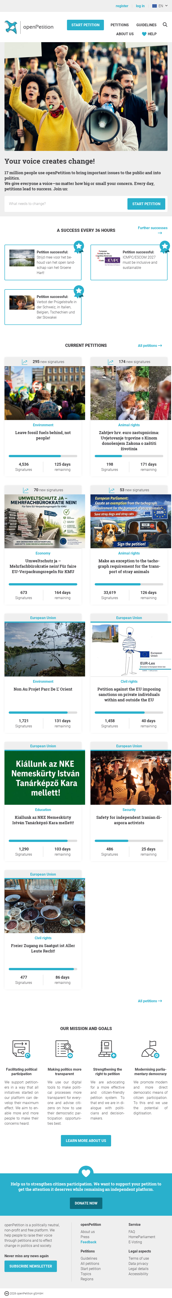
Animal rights (129, 425)
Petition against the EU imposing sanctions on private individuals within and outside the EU (129, 694)
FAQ (132, 1232)
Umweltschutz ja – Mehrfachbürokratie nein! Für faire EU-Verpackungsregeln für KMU (43, 566)
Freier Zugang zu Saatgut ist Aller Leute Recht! (43, 948)
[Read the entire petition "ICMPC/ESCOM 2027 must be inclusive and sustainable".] (107, 265)
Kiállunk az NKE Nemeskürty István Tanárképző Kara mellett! (43, 820)
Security (129, 810)
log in (140, 6)
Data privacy (138, 1263)
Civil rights (129, 681)
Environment (43, 425)
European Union (43, 618)
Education (43, 810)
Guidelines (146, 25)
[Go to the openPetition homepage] (29, 27)
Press (85, 1237)
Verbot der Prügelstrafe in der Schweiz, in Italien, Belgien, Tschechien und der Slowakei (57, 307)
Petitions (120, 25)
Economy (43, 553)
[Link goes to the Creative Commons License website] (7, 1293)
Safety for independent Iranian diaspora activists (129, 820)
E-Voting (135, 1242)
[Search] (165, 24)
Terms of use (139, 1258)
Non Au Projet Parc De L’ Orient (43, 689)
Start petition (85, 25)
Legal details (138, 1269)
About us (125, 34)
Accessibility (138, 1274)
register (122, 6)
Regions (87, 1279)
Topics (86, 1274)
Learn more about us (86, 1141)
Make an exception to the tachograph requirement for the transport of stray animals (129, 566)
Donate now (86, 1203)
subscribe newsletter (30, 1266)
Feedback (89, 1242)
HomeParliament (142, 1237)
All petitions (148, 346)
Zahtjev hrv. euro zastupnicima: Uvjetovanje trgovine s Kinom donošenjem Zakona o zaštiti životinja (129, 440)
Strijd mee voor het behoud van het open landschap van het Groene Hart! (56, 262)
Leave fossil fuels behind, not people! (43, 435)
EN (160, 6)
